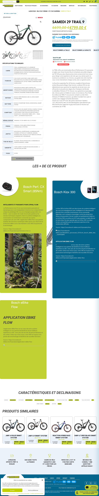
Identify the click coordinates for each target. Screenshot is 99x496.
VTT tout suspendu (54, 11)
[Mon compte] (92, 1)
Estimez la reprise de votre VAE (51, 1)
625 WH (70, 400)
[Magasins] (87, 1)
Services (71, 5)
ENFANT (65, 478)
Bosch (59, 403)
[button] (42, 480)
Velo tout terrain (42, 11)
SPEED (58, 478)
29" (92, 400)
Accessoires (44, 5)
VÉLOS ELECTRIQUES (31, 5)
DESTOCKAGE (19, 5)
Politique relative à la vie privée (8, 493)
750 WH (76, 400)
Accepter (12, 490)
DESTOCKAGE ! (29, 400)
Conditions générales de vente (36, 493)
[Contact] (89, 1)
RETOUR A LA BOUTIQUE (10, 13)
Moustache (12, 400)
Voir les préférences (33, 490)
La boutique (32, 11)
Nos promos (93, 5)
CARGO (52, 478)
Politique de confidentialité (67, 488)
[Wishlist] (84, 1)
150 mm (47, 403)
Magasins (63, 5)
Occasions (54, 5)
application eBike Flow (64, 245)
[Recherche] (17, 1)
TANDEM (72, 478)
